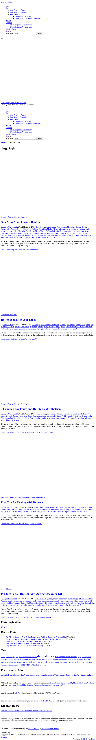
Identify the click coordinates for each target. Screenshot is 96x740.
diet (76, 416)
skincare (43, 235)
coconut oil (71, 325)
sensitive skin (67, 662)
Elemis (3, 659)
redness (63, 233)
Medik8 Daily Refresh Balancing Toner (49, 231)
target (69, 235)
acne (2, 657)
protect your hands (72, 327)
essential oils (5, 327)
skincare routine (52, 235)
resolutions (29, 235)
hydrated (16, 603)
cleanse (78, 227)
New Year (84, 231)
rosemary (88, 327)
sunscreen (32, 329)
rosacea (3, 512)
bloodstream (27, 601)
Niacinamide (5, 233)
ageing (55, 599)
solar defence (14, 665)
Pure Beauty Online (40, 662)
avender (63, 325)
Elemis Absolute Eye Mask (11, 418)
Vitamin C (88, 235)
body (35, 601)
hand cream (24, 327)
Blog (17, 693)
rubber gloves (6, 329)
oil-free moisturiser (25, 233)
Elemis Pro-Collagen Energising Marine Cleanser (41, 229)
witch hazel (42, 237)
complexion (41, 601)
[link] (8, 31)
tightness (73, 512)
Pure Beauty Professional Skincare (13, 103)
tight (73, 235)
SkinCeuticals (89, 683)
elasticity (56, 601)
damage (71, 507)
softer (50, 605)
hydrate (47, 659)
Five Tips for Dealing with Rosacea (22, 502)
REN (81, 683)
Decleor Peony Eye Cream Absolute (26, 416)
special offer (24, 665)
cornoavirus (80, 325)
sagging (81, 418)
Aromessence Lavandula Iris (11, 601)
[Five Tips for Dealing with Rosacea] (48, 495)
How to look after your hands (18, 319)
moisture (68, 231)
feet (12, 327)
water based (18, 237)
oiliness (36, 233)
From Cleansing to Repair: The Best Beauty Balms (24, 641)
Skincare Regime (20, 217)
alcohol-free (39, 227)
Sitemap (4, 737)
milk (26, 603)
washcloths (81, 512)
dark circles (51, 414)
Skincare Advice (7, 217)
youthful (50, 237)
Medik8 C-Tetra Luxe (26, 231)
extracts (80, 601)
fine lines (24, 659)
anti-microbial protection (50, 325)
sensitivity (18, 512)
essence (63, 601)
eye (23, 418)
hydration (72, 229)
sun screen (52, 512)
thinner (8, 420)
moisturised (46, 509)
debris (84, 227)
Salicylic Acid (58, 662)
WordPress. (91, 739)
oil (15, 662)
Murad (75, 683)
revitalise (4, 605)
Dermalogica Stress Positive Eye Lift (60, 416)
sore (17, 329)
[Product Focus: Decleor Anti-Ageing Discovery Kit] (48, 587)
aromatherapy (73, 599)
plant (50, 603)
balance (63, 227)
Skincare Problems (21, 404)
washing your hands (68, 329)
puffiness (69, 418)
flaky (32, 418)
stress (3, 420)
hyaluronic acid (39, 659)
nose (72, 509)
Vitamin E (4, 237)
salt (86, 418)
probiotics (50, 233)
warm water (55, 329)
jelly (15, 231)
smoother (30, 605)
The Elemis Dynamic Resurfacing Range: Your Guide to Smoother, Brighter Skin (36, 637)
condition (63, 507)
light (22, 603)
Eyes (27, 418)
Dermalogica (55, 683)
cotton (88, 325)
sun (31, 665)
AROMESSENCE (86, 599)
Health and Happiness (9, 315)
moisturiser (55, 509)
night (58, 327)
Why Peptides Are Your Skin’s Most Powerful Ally (24, 645)
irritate (40, 327)
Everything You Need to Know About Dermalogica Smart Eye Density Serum (34, 639)
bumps (46, 507)
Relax (82, 327)
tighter (71, 605)
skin (89, 418)
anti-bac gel (36, 325)
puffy (75, 418)
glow (66, 229)
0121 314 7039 (46, 701)
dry (92, 325)
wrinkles (43, 665)
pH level (42, 233)
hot (13, 509)
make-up (81, 659)
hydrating (18, 509)
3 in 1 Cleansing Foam (43, 599)
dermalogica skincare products (66, 657)
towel (48, 329)
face (61, 229)
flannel (3, 509)
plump (62, 418)
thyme (39, 329)
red (86, 509)
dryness (84, 416)
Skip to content (6, 2)
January (10, 231)
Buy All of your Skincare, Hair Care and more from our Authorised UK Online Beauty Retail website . (47, 675)
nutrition (14, 233)
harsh (9, 509)
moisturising (64, 509)
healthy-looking (7, 603)
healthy (90, 601)
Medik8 (69, 683)
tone (77, 235)
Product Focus (6, 589)
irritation (26, 509)
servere (25, 512)
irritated (4, 231)
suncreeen (60, 512)
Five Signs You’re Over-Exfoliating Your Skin (23, 643)
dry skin (88, 657)
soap (13, 329)
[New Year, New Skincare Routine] (48, 215)
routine (36, 235)
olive (63, 327)
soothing (62, 235)
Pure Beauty (26, 662)
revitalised (12, 605)
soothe (55, 605)
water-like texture (30, 237)
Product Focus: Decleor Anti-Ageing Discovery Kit (31, 593)
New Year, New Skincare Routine (20, 221)
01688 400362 (33, 729)
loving (46, 327)
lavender (76, 659)
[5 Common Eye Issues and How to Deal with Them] (48, 402)
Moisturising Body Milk (38, 603)
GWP (31, 659)
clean (17, 657)
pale (57, 418)
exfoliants (88, 507)
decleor (49, 601)
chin (57, 507)
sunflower (24, 329)
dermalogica (45, 656)
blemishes (71, 227)
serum (74, 662)
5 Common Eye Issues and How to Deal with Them (31, 408)
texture (61, 605)
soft (45, 605)
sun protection (42, 512)
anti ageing (39, 507)
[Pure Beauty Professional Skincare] (48, 101)
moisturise (76, 231)
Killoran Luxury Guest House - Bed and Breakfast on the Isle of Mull (26, 711)
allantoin (48, 227)
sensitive (10, 512)
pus (82, 509)
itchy (46, 418)
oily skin (19, 662)
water (11, 237)
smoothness (39, 605)
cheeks (52, 507)
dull (89, 416)
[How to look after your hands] (48, 313)
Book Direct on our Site (50, 729)
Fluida (83, 739)
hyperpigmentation (83, 229)
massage (52, 327)
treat (81, 235)
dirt (21, 229)
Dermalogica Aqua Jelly (10, 229)
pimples (77, 509)
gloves (17, 327)
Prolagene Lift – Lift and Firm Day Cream (73, 603)
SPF (34, 512)
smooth (23, 605)
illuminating (39, 418)
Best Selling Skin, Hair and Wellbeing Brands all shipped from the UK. (39, 685)
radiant (57, 233)
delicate (43, 416)
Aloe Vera (56, 227)
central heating (40, 414)
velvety (77, 605)
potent (55, 603)
